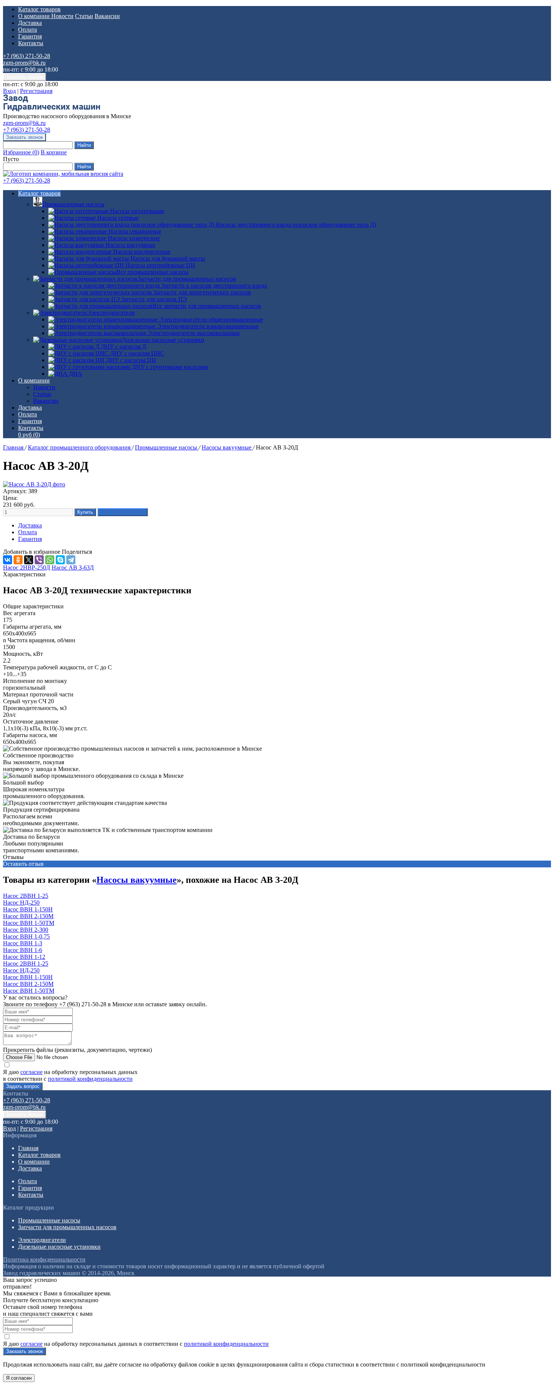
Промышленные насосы (73, 204)
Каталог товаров (39, 9)
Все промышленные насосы (152, 272)
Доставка (30, 23)
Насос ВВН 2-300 (25, 929)
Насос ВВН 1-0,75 (26, 936)
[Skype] (60, 559)
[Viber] (39, 559)
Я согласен (19, 1378)
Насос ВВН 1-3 (22, 943)
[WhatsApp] (49, 559)
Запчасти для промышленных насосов (187, 279)
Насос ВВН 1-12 (24, 957)
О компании (34, 16)
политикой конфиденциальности (90, 1079)
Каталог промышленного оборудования (80, 447)
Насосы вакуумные (227, 447)
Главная (14, 447)
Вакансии (107, 16)
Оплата (27, 29)
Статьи (84, 16)
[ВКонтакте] (7, 559)
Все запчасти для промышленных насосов (207, 306)
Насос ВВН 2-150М (28, 916)
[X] (28, 559)
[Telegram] (70, 559)
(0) (29, 434)
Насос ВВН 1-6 (22, 950)
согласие (31, 1072)
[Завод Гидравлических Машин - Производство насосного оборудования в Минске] (51, 109)
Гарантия (30, 36)
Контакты (30, 43)
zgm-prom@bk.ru (24, 62)
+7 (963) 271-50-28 (26, 56)
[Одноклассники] (18, 559)
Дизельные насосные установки (163, 340)
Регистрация (36, 91)
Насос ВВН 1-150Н (28, 909)
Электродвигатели (111, 312)
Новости (62, 16)
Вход (9, 91)
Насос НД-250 (21, 902)
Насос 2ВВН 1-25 (25, 896)
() (21, 152)
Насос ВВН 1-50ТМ (28, 923)
